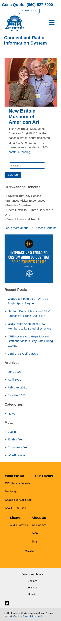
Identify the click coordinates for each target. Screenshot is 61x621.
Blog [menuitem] (34, 541)
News (11, 413)
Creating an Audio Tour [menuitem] (18, 499)
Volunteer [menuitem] (32, 587)
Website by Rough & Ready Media (28, 616)
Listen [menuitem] (15, 517)
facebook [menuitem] (6, 603)
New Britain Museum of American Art (24, 116)
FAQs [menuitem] (35, 533)
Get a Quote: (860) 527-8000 (27, 4)
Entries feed (15, 439)
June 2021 (14, 371)
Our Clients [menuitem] (44, 476)
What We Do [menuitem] (14, 476)
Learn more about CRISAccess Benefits (30, 228)
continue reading (19, 152)
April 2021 (14, 379)
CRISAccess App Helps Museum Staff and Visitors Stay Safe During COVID (30, 341)
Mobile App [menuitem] (11, 491)
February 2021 (17, 387)
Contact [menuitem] (31, 551)
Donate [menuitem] (32, 594)
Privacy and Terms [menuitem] (32, 574)
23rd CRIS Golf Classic (23, 353)
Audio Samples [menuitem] (19, 525)
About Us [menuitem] (39, 517)
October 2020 (17, 395)
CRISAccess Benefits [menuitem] (17, 483)
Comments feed (18, 447)
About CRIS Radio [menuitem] (16, 508)
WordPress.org (17, 455)
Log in (12, 431)
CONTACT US (29, 11)
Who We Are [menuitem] (39, 525)
